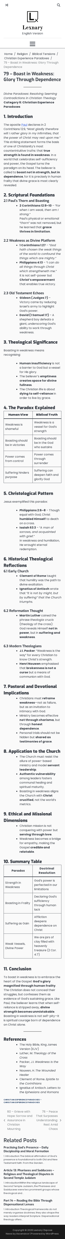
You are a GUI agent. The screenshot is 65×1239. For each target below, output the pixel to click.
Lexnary (32, 28)
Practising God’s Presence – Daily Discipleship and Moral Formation (26, 1149)
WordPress (52, 1233)
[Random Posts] (6, 5)
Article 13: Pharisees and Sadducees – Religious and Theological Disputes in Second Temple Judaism (29, 1174)
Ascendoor (22, 1233)
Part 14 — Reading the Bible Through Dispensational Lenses (28, 1202)
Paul (24, 125)
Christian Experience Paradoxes (22, 1100)
